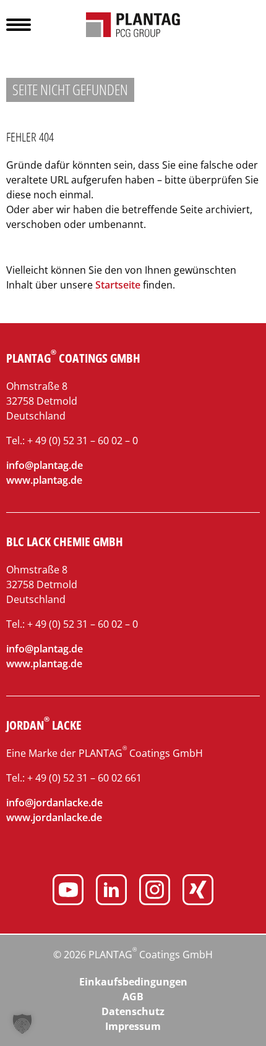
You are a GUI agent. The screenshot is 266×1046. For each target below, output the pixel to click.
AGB (133, 996)
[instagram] (154, 891)
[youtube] (68, 891)
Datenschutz (133, 1011)
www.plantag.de (44, 480)
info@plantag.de (44, 465)
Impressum (133, 1026)
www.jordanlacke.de (54, 817)
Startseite (117, 285)
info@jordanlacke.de (54, 802)
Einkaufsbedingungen (133, 982)
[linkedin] (111, 891)
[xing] (197, 891)
